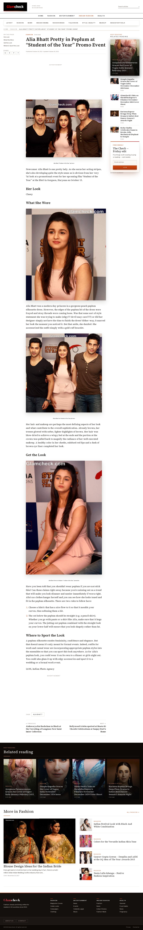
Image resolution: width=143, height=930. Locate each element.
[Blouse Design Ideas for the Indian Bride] (39, 841)
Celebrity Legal (78, 909)
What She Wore (9, 40)
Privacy (128, 927)
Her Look (6, 37)
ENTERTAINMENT (67, 16)
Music (75, 912)
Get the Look (8, 43)
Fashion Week (59, 23)
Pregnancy (123, 912)
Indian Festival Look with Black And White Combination (113, 825)
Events (75, 906)
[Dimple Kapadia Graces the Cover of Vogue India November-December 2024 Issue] (114, 81)
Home (40, 16)
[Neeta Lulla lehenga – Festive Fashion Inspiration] (86, 874)
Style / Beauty (88, 23)
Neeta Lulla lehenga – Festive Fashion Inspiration (109, 874)
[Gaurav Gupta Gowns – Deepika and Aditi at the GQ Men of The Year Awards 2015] (86, 857)
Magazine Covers (56, 903)
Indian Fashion (86, 16)
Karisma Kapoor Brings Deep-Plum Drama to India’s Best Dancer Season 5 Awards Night (129, 116)
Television (73, 23)
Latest (9, 23)
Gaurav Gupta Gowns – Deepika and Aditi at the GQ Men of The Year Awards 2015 (116, 858)
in (5, 53)
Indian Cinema (42, 23)
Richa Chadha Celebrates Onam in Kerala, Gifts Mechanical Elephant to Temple (129, 132)
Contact (22, 921)
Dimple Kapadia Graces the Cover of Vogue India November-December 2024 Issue (129, 83)
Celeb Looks (54, 906)
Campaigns (54, 909)
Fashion (51, 16)
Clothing (53, 912)
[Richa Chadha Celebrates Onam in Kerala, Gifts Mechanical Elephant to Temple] (114, 130)
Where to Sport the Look (11, 46)
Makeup (102, 23)
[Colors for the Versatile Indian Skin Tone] (86, 841)
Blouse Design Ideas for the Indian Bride (32, 866)
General (122, 903)
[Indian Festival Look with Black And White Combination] (86, 825)
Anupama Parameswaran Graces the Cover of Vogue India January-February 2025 (124, 66)
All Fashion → (133, 812)
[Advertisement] (66, 81)
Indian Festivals (117, 23)
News (30, 23)
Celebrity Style (115, 783)
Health (101, 16)
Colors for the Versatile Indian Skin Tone (115, 841)
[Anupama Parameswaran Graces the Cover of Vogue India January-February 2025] (124, 57)
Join (125, 167)
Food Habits (124, 906)
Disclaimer (136, 927)
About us (9, 921)
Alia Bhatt (37, 714)
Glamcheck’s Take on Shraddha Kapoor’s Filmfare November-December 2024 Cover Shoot (129, 99)
